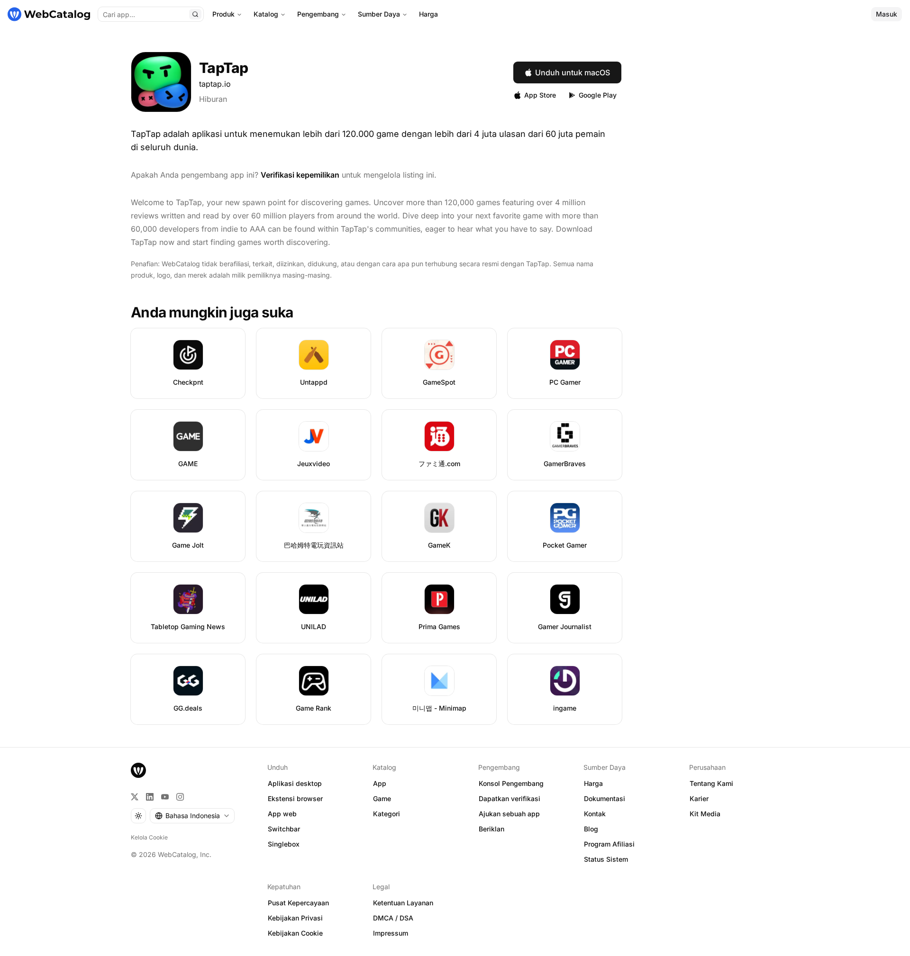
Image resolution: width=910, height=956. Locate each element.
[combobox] (192, 815)
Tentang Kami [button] (711, 783)
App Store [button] (540, 95)
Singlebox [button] (284, 844)
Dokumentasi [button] (604, 798)
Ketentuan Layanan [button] (403, 903)
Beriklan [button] (491, 829)
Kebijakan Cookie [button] (295, 933)
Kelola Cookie (149, 837)
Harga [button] (593, 783)
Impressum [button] (390, 933)
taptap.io (215, 84)
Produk (223, 14)
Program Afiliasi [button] (609, 844)
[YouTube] (165, 797)
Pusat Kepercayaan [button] (298, 903)
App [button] (379, 783)
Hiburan (213, 99)
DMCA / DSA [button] (393, 918)
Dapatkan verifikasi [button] (509, 798)
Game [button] (382, 798)
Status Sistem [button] (606, 859)
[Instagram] (180, 797)
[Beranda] (49, 14)
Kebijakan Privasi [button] (295, 918)
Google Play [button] (598, 95)
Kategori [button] (386, 814)
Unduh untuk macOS (572, 72)
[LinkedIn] (150, 797)
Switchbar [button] (284, 829)
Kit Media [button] (705, 814)
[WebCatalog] (138, 770)
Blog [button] (591, 829)
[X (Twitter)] (134, 797)
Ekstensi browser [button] (295, 798)
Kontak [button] (595, 814)
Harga (428, 14)
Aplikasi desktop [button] (295, 783)
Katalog (266, 14)
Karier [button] (699, 798)
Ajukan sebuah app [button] (509, 814)
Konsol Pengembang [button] (511, 783)
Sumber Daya (379, 14)
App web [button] (282, 814)
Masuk (886, 14)
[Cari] (195, 14)
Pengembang (318, 14)
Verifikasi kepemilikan (300, 175)
